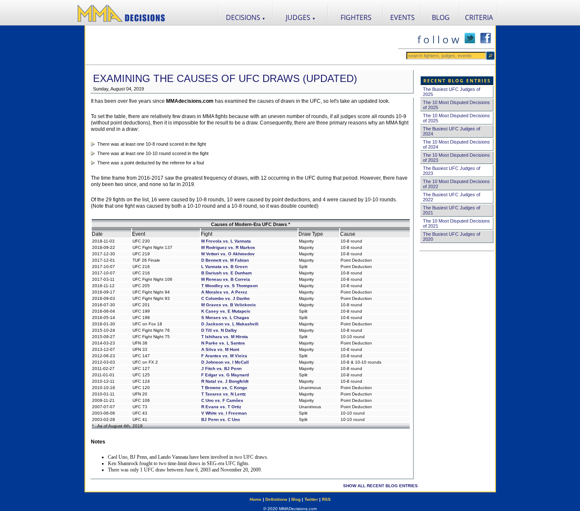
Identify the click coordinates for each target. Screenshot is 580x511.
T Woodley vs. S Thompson (229, 285)
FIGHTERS (356, 17)
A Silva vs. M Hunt (220, 349)
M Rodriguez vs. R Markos (228, 247)
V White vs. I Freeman (224, 413)
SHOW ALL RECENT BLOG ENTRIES (380, 485)
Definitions (276, 499)
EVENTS (402, 17)
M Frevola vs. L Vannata (226, 241)
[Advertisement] (241, 45)
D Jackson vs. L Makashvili (230, 324)
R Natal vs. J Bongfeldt (224, 381)
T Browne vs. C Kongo (224, 387)
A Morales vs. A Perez (224, 292)
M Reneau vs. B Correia (225, 279)
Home (256, 499)
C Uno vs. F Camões (222, 400)
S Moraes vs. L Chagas (225, 317)
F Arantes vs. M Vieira (224, 355)
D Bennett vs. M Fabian (225, 260)
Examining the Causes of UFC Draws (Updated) (225, 78)
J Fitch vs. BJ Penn (221, 368)
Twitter (311, 499)
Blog (296, 499)
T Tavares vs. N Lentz (223, 394)
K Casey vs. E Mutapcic (226, 311)
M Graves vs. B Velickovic (228, 304)
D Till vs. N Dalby (219, 330)
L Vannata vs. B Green (224, 266)
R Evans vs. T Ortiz (221, 406)
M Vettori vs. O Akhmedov (228, 253)
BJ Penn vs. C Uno (220, 419)
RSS (326, 499)
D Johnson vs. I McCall (225, 362)
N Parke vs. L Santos (223, 343)
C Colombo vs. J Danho (225, 298)
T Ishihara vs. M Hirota (224, 336)
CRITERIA (479, 17)
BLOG (441, 17)
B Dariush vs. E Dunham (226, 273)
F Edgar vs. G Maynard (225, 375)
